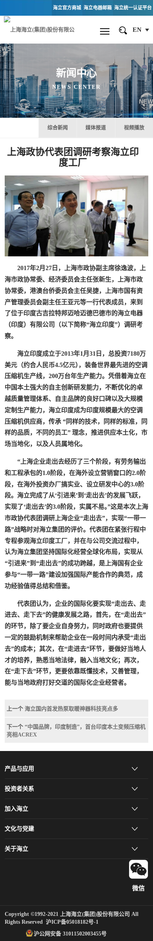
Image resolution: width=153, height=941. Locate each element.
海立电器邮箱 (98, 8)
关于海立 (16, 849)
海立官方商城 (67, 8)
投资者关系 (19, 789)
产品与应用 (19, 769)
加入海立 (16, 809)
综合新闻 (57, 127)
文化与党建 (19, 829)
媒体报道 (96, 127)
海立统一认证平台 (133, 8)
